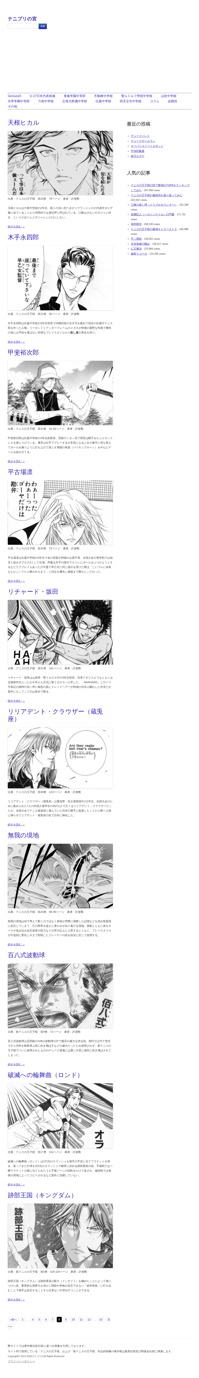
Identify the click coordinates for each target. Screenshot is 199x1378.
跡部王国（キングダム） (42, 1195)
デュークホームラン (143, 141)
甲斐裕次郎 (23, 352)
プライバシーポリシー (21, 1361)
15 (100, 1319)
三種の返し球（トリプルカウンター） (154, 204)
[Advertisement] (99, 61)
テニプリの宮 (22, 18)
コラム (154, 101)
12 (89, 1319)
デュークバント (140, 135)
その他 (12, 106)
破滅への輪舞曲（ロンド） (45, 1074)
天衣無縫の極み (140, 243)
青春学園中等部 (75, 96)
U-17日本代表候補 (42, 96)
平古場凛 (20, 471)
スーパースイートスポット (147, 146)
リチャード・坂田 (33, 591)
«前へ (13, 1319)
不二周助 (136, 238)
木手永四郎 (23, 237)
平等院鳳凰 (137, 151)
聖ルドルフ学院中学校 (136, 96)
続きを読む (16, 226)
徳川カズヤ (137, 156)
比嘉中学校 (103, 101)
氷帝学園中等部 (19, 101)
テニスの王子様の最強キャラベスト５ (154, 229)
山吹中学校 (168, 96)
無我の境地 (23, 835)
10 (73, 1319)
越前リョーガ (139, 253)
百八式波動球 (26, 955)
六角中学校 (46, 101)
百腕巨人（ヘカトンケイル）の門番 (152, 214)
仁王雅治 (136, 248)
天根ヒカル (23, 122)
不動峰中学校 (103, 96)
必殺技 (172, 101)
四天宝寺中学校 (130, 101)
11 (81, 1319)
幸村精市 (136, 224)
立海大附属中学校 (74, 101)
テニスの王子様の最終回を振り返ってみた (156, 195)
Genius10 (14, 96)
